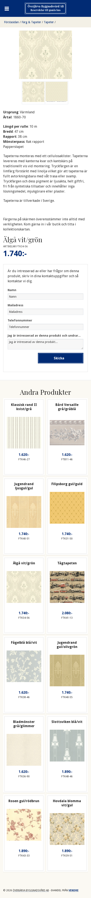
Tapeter (49, 22)
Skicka (59, 358)
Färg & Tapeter (31, 22)
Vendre (74, 890)
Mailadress (15, 305)
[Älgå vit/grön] (57, 93)
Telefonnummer (20, 320)
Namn (12, 290)
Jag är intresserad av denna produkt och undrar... (44, 335)
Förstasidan (11, 22)
